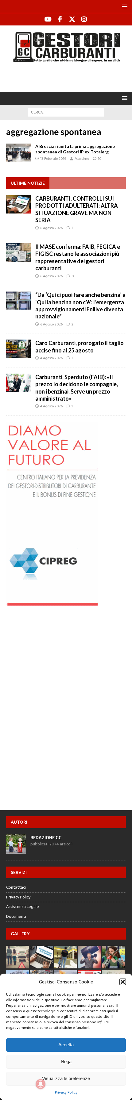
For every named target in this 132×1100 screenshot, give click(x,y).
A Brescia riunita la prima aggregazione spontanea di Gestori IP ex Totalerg (75, 149)
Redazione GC (45, 837)
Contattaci (16, 887)
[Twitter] (72, 19)
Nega (66, 1061)
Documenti (16, 916)
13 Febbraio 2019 (53, 158)
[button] (123, 982)
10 (100, 158)
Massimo (82, 158)
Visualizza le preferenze (66, 1078)
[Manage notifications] (40, 1084)
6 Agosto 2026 (51, 228)
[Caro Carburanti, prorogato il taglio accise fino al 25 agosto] (18, 349)
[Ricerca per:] (66, 112)
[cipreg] (52, 602)
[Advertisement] (69, 76)
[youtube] (48, 19)
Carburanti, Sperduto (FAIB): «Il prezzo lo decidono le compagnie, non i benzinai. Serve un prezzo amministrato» (76, 388)
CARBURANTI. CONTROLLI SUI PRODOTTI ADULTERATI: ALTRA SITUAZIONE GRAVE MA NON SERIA (76, 209)
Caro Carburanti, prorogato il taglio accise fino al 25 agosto (79, 346)
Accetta (66, 1044)
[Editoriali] (18, 153)
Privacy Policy (66, 1092)
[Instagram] (84, 19)
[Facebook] (60, 19)
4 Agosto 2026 (51, 358)
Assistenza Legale (22, 906)
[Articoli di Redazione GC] (16, 850)
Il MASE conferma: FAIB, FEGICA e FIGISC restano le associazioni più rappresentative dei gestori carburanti (77, 257)
